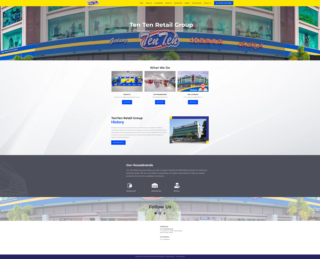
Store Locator (196, 3)
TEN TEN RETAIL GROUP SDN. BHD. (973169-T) (154, 256)
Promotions (178, 3)
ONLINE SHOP (131, 191)
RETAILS (177, 191)
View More (161, 34)
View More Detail (118, 142)
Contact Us (207, 3)
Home (141, 3)
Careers (187, 3)
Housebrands (158, 3)
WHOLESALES (156, 191)
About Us (149, 3)
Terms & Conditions (180, 256)
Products (168, 3)
